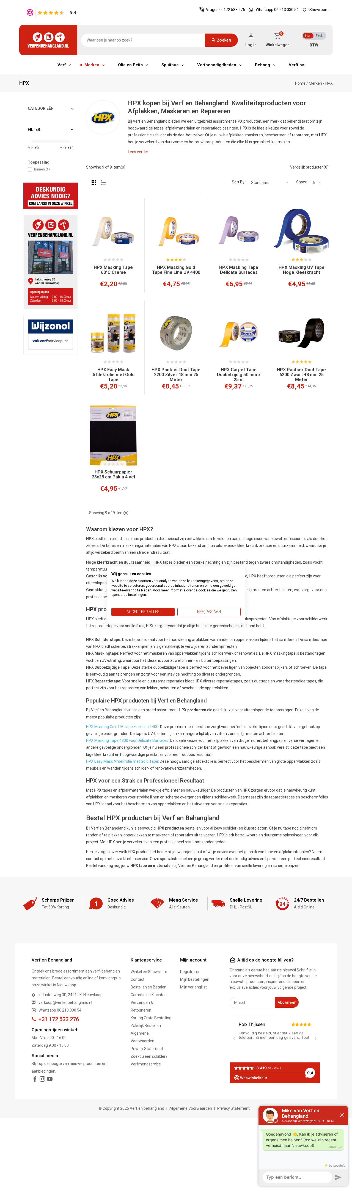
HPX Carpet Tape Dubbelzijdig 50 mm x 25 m (238, 374)
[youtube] (49, 1080)
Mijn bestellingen (194, 979)
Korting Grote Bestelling (151, 1018)
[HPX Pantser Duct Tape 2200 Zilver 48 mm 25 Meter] (176, 333)
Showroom (319, 9)
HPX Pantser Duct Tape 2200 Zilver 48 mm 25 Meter (176, 374)
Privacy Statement (147, 1048)
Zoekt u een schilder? (149, 1056)
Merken (91, 64)
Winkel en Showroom (149, 971)
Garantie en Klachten (149, 995)
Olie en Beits (130, 64)
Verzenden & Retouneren (142, 1006)
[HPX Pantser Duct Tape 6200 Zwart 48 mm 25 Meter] (301, 333)
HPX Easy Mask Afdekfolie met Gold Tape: (122, 761)
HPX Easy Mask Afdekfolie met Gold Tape (113, 374)
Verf (61, 64)
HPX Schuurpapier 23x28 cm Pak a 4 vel (113, 475)
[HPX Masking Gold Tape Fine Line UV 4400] (176, 231)
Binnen (42, 169)
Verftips (296, 64)
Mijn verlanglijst (193, 987)
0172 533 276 (233, 9)
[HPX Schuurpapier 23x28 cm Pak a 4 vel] (113, 435)
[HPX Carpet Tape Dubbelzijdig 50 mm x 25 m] (238, 333)
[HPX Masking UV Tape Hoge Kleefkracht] (301, 231)
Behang (262, 64)
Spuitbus (169, 64)
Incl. (308, 36)
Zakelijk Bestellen (146, 1025)
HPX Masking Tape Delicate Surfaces (238, 270)
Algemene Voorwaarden (142, 1037)
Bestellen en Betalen (148, 987)
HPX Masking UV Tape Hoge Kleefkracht (301, 270)
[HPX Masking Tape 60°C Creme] (113, 231)
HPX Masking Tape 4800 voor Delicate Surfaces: (127, 740)
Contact (137, 979)
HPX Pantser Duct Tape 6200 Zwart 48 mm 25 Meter (301, 374)
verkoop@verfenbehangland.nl (65, 1002)
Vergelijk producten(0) (309, 167)
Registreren (190, 971)
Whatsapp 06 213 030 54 (277, 9)
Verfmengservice (146, 1064)
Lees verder (138, 152)
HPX (329, 83)
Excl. (319, 36)
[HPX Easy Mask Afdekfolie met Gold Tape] (113, 333)
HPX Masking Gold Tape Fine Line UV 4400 (176, 270)
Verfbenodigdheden (216, 64)
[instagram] (42, 1080)
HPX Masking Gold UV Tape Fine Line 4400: (122, 727)
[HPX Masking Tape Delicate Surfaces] (238, 231)
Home (300, 83)
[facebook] (35, 1080)
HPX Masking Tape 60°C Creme (113, 270)
